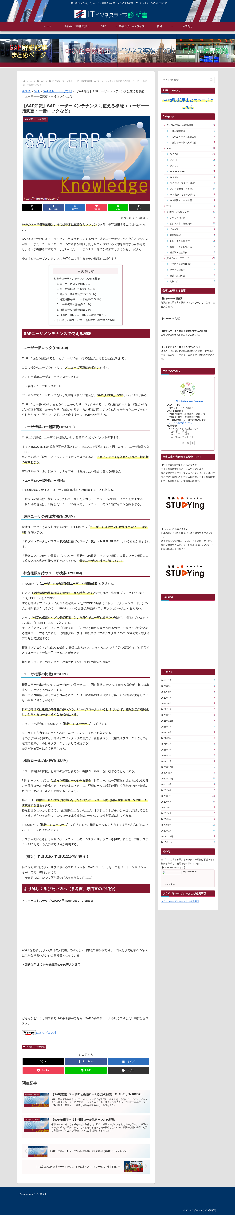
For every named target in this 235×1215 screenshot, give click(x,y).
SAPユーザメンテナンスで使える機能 (78, 278)
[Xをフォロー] (183, 443)
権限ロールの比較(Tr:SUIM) (75, 309)
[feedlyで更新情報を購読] (188, 443)
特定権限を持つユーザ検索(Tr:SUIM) (80, 299)
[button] (139, 207)
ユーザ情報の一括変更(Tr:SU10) (78, 288)
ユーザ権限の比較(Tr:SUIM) (75, 304)
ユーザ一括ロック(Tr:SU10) (75, 283)
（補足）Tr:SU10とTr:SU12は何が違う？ (83, 314)
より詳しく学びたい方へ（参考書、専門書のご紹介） (87, 320)
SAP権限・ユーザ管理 (35, 1047)
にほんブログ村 (46, 1032)
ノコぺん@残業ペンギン (181, 422)
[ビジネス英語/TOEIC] (147, 50)
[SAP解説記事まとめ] (29, 50)
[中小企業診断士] (88, 50)
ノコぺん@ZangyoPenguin (188, 401)
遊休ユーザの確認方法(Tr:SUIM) (78, 294)
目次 (81, 271)
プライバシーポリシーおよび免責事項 (180, 901)
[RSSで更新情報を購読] (192, 443)
